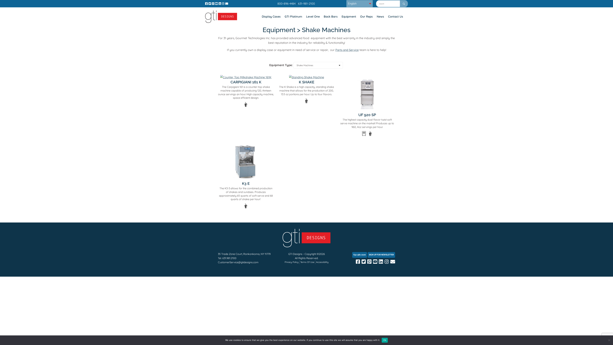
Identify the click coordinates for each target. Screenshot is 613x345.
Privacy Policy (292, 262)
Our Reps (366, 16)
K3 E (246, 183)
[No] (609, 340)
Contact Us (395, 16)
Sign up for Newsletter (381, 255)
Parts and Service (347, 50)
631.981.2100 (229, 258)
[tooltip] (245, 104)
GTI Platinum (293, 16)
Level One (313, 16)
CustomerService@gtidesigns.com (238, 262)
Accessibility (322, 262)
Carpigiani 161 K (246, 82)
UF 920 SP (367, 115)
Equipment (349, 16)
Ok (384, 340)
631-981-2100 (306, 3)
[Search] (404, 3)
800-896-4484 (286, 3)
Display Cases (271, 16)
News (380, 16)
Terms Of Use (307, 262)
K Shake (306, 82)
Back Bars (331, 16)
